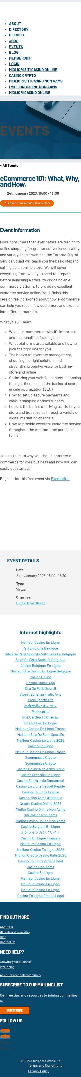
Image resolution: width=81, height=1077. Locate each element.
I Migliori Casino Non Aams (33, 87)
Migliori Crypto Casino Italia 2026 (40, 855)
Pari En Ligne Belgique (40, 648)
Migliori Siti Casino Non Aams (36, 81)
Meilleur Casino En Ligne (40, 642)
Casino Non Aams (40, 867)
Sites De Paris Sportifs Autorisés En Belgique (40, 654)
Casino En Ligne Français (40, 838)
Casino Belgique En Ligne (40, 665)
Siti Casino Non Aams (40, 815)
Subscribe (14, 1010)
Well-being (7, 967)
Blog (13, 52)
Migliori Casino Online (29, 92)
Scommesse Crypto (40, 757)
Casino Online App (40, 683)
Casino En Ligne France (40, 792)
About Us (6, 927)
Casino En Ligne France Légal (40, 895)
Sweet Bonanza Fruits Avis (40, 694)
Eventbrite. (60, 478)
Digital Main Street (30, 603)
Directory (18, 29)
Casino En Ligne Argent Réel (40, 861)
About (15, 23)
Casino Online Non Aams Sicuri (41, 769)
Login (14, 63)
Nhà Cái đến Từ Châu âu (40, 717)
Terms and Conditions (45, 1065)
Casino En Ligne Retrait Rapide (40, 786)
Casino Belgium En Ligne (40, 826)
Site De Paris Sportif (40, 688)
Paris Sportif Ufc (40, 700)
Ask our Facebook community (20, 975)
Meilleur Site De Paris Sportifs (40, 734)
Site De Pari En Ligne (40, 723)
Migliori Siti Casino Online (33, 69)
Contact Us (7, 942)
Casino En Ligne (40, 746)
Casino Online (40, 677)
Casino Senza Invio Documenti (40, 780)
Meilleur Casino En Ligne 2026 (40, 740)
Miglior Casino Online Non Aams (40, 809)
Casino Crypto (22, 75)
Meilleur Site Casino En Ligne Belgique (40, 671)
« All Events (9, 165)
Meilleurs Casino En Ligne (40, 843)
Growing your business (16, 962)
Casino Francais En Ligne (40, 774)
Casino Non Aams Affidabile (40, 797)
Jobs (13, 40)
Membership (20, 58)
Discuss (16, 35)
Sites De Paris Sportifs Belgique (40, 659)
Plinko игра (41, 711)
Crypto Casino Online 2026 (40, 803)
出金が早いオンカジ (40, 705)
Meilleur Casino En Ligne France (40, 728)
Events (16, 46)
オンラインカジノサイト (40, 832)
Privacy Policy (38, 1071)
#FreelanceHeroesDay (15, 932)
